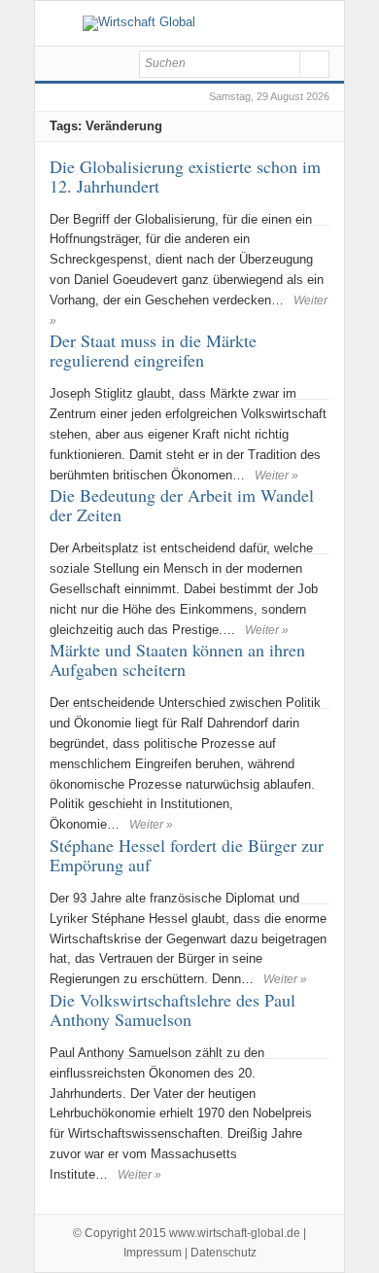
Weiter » (276, 475)
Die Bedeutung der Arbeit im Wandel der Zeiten (182, 504)
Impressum (152, 1252)
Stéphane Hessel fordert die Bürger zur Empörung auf (187, 854)
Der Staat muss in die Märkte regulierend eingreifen (153, 350)
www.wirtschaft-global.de (234, 1233)
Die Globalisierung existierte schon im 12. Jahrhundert (185, 176)
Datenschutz (223, 1252)
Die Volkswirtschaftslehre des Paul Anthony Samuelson (172, 1009)
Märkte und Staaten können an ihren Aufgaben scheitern (177, 659)
